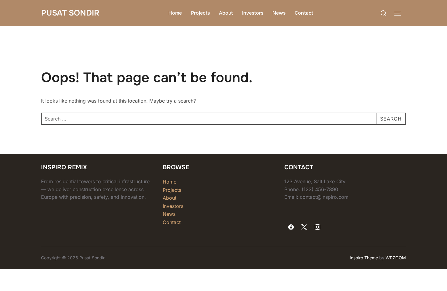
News (279, 13)
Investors (252, 13)
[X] (304, 227)
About (226, 13)
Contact (304, 13)
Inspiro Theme (364, 257)
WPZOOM (396, 257)
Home (175, 13)
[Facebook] (291, 227)
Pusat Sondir (70, 13)
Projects (200, 13)
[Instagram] (317, 227)
